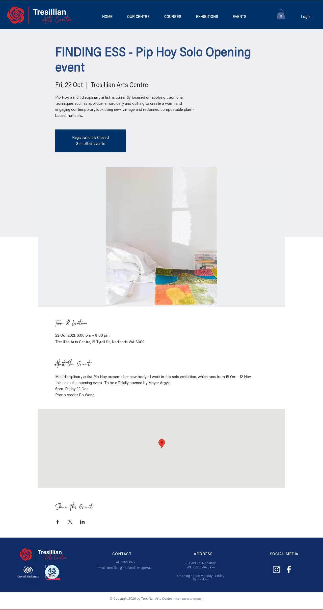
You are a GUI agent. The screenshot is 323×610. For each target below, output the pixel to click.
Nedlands (209, 563)
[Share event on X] (70, 522)
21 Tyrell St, (193, 563)
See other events (90, 144)
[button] (173, 17)
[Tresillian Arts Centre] (276, 569)
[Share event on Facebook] (57, 522)
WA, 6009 (194, 567)
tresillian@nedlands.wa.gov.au (129, 568)
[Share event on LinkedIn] (82, 522)
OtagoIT (199, 599)
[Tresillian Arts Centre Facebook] (289, 569)
